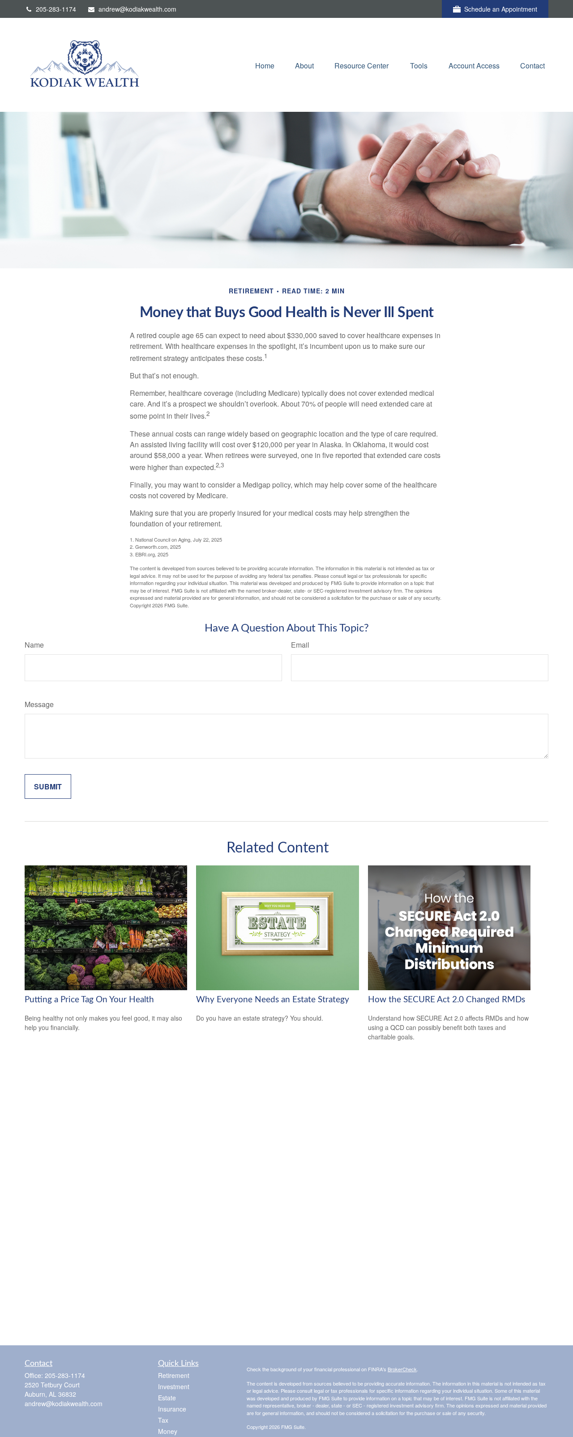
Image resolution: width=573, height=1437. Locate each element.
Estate (167, 1397)
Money (167, 1431)
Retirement (173, 1375)
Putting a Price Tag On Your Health (89, 1000)
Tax (163, 1420)
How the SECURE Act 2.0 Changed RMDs (446, 1000)
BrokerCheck (402, 1369)
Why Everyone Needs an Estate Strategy (272, 1000)
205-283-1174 (56, 8)
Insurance (172, 1408)
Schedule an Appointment (500, 8)
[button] (265, 64)
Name (34, 645)
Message (39, 704)
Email (300, 645)
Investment (173, 1386)
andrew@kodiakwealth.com (137, 8)
